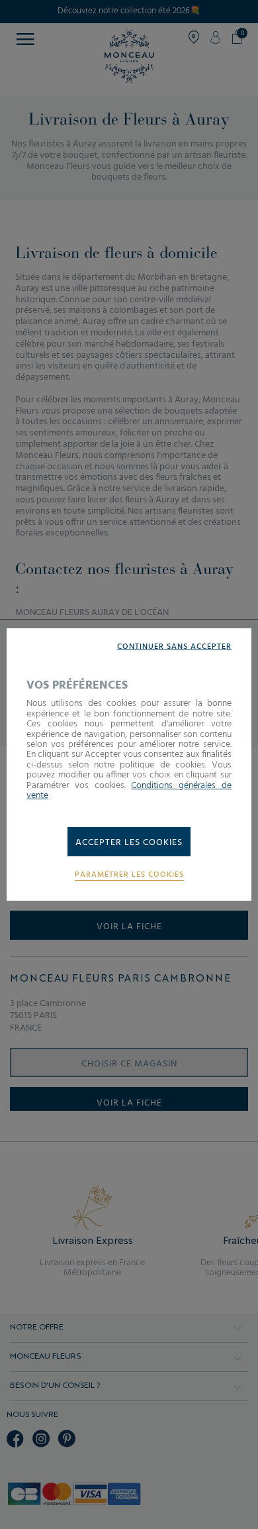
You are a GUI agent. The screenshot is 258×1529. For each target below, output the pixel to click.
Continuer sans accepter (174, 647)
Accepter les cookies (129, 842)
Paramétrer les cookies (129, 875)
